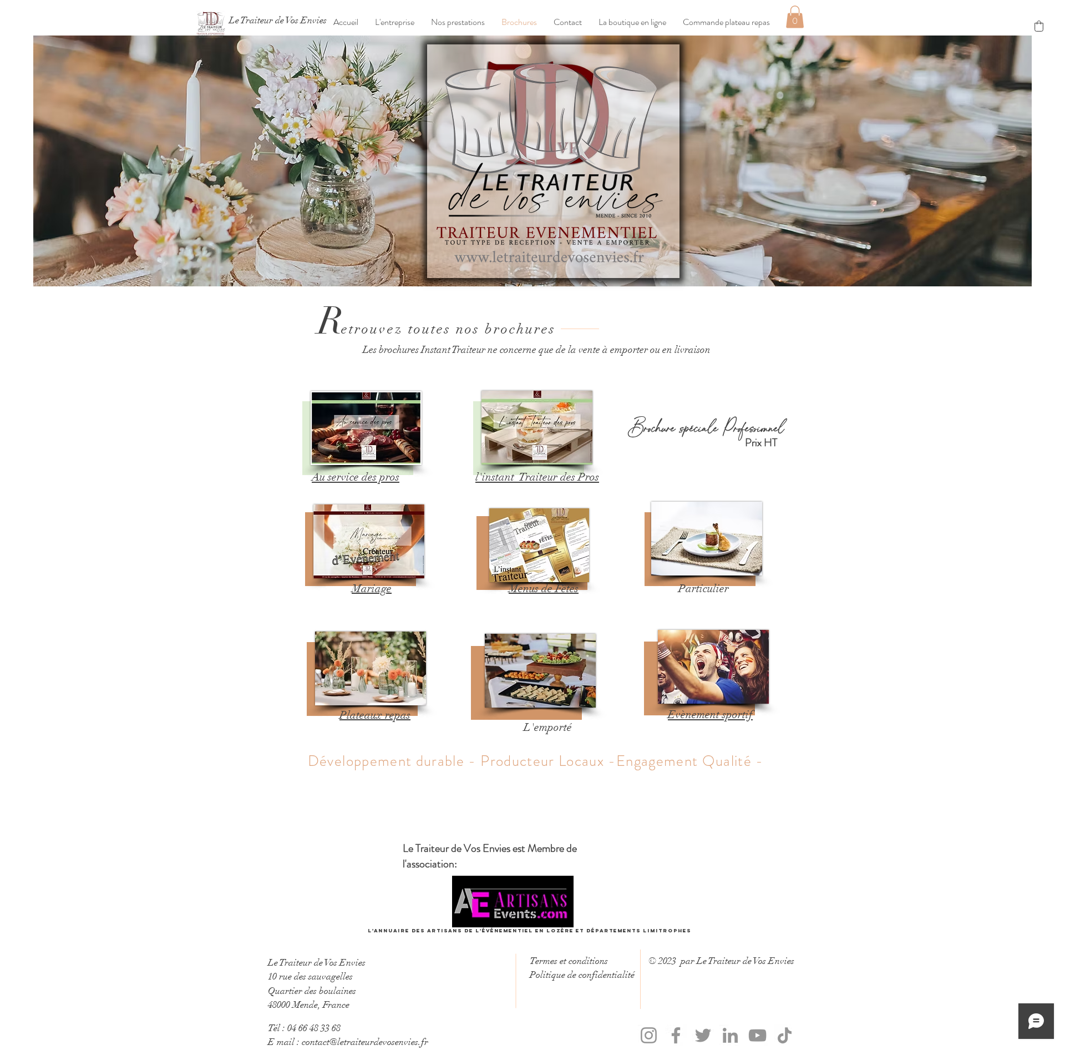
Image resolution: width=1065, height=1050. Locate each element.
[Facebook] (676, 1035)
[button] (395, 22)
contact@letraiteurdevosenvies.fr (365, 1042)
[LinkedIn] (730, 1035)
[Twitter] (703, 1035)
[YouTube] (757, 1035)
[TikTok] (784, 1035)
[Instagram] (649, 1035)
